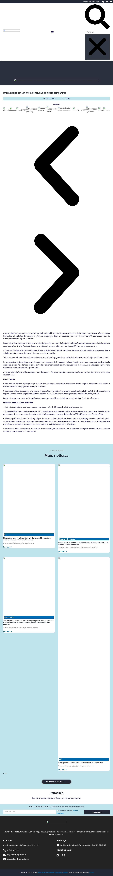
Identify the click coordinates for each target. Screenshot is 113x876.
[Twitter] (107, 1)
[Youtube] (111, 1)
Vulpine (91, 872)
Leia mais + (7, 547)
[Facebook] (103, 1)
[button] (52, 32)
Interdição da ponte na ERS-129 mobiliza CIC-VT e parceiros (80, 763)
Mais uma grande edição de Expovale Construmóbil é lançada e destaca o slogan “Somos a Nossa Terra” (27, 539)
